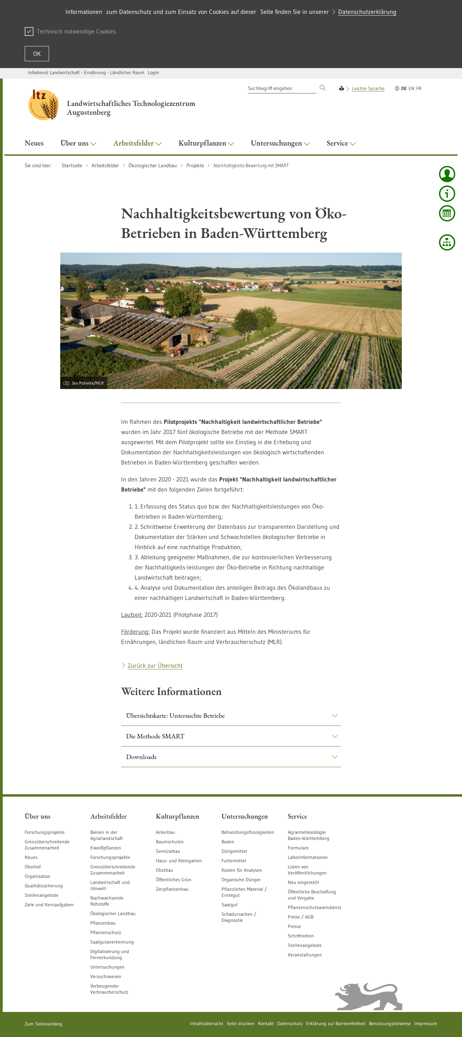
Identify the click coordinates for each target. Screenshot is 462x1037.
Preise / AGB (301, 917)
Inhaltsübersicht (206, 1023)
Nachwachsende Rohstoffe (106, 901)
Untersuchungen (107, 967)
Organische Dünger (241, 880)
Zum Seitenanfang (43, 1024)
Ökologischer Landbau (113, 913)
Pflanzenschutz (105, 932)
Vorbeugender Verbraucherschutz (109, 989)
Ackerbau (165, 832)
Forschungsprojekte (45, 832)
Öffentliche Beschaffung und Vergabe (312, 895)
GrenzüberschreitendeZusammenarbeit (112, 870)
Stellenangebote (42, 895)
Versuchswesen (105, 976)
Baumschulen (170, 842)
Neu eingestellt (303, 882)
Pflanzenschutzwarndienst (314, 907)
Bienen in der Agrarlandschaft (106, 835)
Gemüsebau (168, 851)
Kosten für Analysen (242, 870)
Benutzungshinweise (390, 1023)
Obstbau (164, 870)
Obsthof (33, 867)
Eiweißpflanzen (105, 848)
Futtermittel (234, 861)
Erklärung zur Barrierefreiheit (336, 1023)
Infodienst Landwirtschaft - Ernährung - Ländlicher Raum (86, 72)
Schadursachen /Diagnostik (239, 917)
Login (153, 72)
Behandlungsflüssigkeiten (248, 832)
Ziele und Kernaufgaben (49, 905)
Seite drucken (241, 1023)
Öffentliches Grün (173, 880)
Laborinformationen (308, 857)
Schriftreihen (301, 936)
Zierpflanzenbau (172, 889)
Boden (228, 842)
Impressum (425, 1023)
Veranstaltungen (305, 955)
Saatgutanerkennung (112, 942)
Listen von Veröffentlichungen (307, 870)
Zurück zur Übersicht (155, 665)
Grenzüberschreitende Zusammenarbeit (47, 845)
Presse (294, 926)
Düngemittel (234, 851)
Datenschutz (290, 1023)
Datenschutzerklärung (367, 12)
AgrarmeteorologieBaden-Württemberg (308, 835)
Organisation (37, 876)
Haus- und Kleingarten (179, 861)
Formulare (298, 848)
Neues (31, 857)
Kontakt (266, 1023)
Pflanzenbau (103, 923)
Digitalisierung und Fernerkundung (109, 954)
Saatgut (230, 905)
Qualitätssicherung (44, 886)
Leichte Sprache (368, 88)
